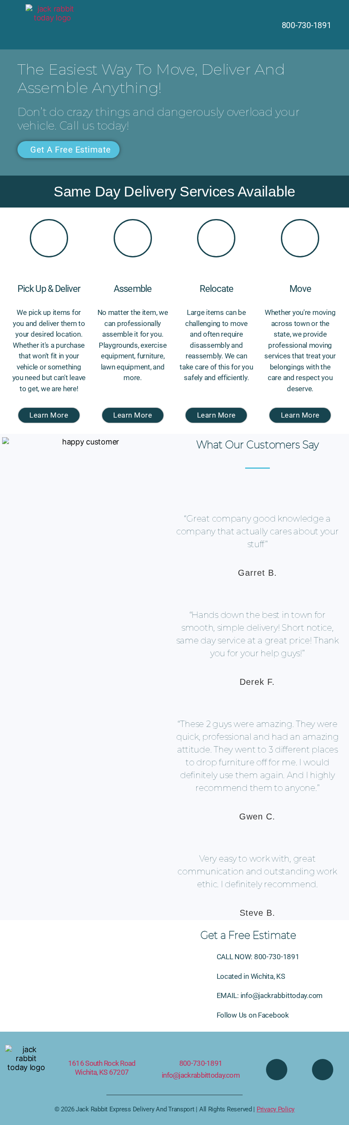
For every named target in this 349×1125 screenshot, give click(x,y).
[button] (174, 25)
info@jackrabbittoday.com (201, 1075)
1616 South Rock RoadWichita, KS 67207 (102, 1067)
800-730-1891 (201, 1063)
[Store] (322, 1069)
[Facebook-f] (276, 1069)
